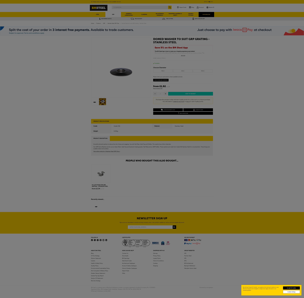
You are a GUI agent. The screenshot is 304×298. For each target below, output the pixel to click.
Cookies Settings (291, 291)
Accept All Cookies (291, 288)
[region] (271, 290)
